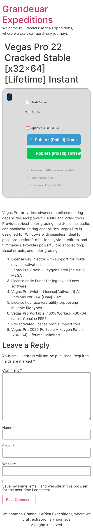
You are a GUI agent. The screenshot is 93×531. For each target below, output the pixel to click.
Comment (12, 370)
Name (8, 427)
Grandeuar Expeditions (27, 14)
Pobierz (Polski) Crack (56, 140)
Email (8, 446)
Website (9, 464)
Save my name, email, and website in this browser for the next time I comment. (45, 488)
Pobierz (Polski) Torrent (58, 153)
